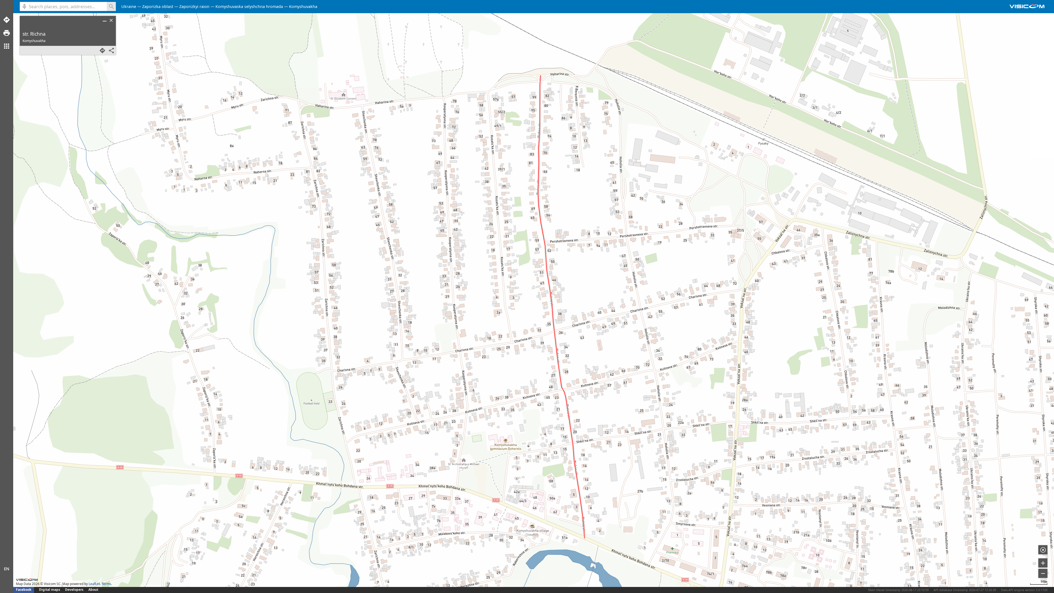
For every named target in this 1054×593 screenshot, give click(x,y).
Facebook (23, 589)
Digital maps (50, 589)
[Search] (111, 6)
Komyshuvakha (303, 6)
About (93, 589)
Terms (106, 583)
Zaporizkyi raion (194, 6)
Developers (74, 589)
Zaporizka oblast (157, 6)
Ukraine (128, 6)
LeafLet (94, 583)
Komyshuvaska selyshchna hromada (249, 6)
